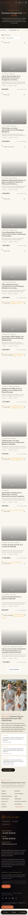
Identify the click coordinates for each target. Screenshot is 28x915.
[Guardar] (24, 42)
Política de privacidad (6, 893)
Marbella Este (18, 799)
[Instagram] (2, 898)
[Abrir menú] (25, 2)
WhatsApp (23, 912)
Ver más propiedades (14, 669)
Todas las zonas (19, 806)
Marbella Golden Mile (6, 796)
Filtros (6, 912)
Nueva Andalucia (19, 793)
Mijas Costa (4, 801)
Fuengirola (4, 806)
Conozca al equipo (7, 770)
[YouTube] (12, 898)
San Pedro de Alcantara (20, 801)
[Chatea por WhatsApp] (19, 2)
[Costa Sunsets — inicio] (6, 2)
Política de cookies (17, 893)
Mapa (14, 912)
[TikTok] (16, 898)
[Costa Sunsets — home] (10, 817)
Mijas (16, 796)
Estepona (3, 793)
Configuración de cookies (7, 894)
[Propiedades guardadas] (16, 2)
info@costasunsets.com (9, 844)
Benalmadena (18, 804)
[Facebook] (6, 898)
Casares (3, 804)
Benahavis (17, 791)
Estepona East (5, 799)
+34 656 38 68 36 (8, 833)
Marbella (3, 791)
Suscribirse (6, 886)
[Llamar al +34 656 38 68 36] (22, 2)
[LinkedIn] (9, 898)
